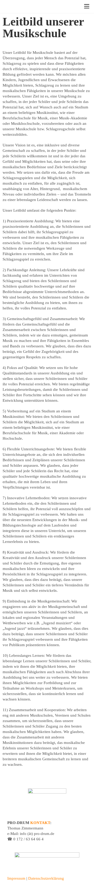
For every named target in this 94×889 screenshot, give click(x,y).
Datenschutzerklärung (46, 878)
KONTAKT (40, 823)
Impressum (16, 878)
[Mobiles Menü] (86, 6)
